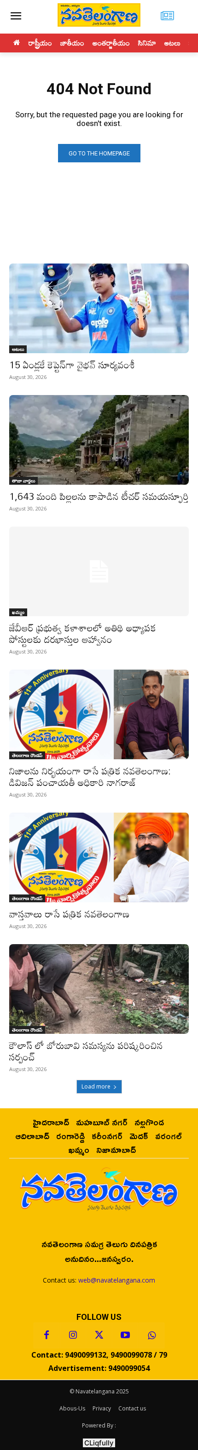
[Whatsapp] (151, 1335)
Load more (96, 1086)
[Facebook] (46, 1335)
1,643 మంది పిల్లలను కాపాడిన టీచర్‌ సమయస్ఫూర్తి (99, 496)
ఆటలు (18, 349)
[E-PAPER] (167, 16)
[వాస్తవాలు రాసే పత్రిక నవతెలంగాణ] (99, 857)
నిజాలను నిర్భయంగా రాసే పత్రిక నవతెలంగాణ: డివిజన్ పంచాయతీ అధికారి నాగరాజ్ (90, 776)
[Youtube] (125, 1335)
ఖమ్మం (18, 612)
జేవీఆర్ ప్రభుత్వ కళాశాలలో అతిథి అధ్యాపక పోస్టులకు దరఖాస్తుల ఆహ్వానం (82, 633)
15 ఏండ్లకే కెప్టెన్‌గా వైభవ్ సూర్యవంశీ (72, 364)
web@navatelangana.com (116, 1280)
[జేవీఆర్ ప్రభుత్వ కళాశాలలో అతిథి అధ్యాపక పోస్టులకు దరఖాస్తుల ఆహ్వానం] (99, 571)
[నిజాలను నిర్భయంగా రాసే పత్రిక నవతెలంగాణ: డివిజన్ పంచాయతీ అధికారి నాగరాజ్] (99, 714)
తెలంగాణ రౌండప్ (27, 755)
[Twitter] (99, 1335)
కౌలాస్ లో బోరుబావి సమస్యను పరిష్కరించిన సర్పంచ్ (86, 1051)
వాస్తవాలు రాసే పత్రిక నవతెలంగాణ (69, 913)
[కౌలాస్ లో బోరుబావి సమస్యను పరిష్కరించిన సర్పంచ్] (99, 989)
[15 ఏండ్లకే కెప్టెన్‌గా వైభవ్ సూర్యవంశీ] (99, 308)
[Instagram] (73, 1335)
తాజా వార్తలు (23, 480)
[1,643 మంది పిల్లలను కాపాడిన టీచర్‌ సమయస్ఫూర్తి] (99, 440)
